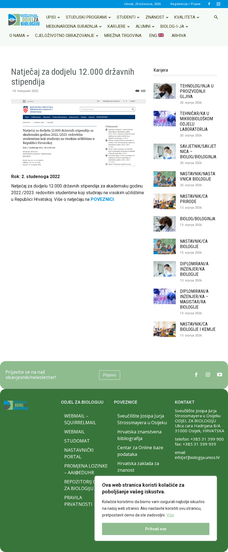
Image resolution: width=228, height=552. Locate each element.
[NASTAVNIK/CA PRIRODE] (164, 201)
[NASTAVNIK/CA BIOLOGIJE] (164, 246)
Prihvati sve (155, 529)
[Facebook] (209, 4)
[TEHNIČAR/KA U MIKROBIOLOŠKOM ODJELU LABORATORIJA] (164, 118)
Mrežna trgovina (123, 35)
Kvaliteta (184, 17)
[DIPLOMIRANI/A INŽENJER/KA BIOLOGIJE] (164, 269)
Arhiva (179, 35)
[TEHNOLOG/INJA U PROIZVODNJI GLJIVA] (164, 91)
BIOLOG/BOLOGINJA (197, 218)
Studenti (126, 17)
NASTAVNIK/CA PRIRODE (194, 199)
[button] (215, 17)
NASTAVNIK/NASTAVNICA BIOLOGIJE (197, 176)
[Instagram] (218, 4)
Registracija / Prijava (185, 4)
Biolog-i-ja (172, 26)
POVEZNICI (102, 199)
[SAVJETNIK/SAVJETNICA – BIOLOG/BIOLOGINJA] (164, 151)
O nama (17, 35)
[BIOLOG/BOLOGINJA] (164, 224)
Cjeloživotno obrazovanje (64, 35)
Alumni (143, 26)
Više (170, 515)
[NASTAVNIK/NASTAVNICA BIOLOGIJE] (164, 179)
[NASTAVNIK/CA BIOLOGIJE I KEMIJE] (164, 329)
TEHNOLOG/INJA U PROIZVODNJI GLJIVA (197, 91)
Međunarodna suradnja (72, 26)
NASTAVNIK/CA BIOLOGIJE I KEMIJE (197, 326)
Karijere (117, 26)
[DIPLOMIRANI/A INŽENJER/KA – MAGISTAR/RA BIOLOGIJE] (164, 296)
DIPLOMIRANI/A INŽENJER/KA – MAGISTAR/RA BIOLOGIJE (194, 299)
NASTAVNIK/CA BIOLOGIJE (194, 244)
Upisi (51, 17)
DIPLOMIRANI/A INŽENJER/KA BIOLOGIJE (194, 269)
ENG (153, 35)
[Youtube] (219, 375)
